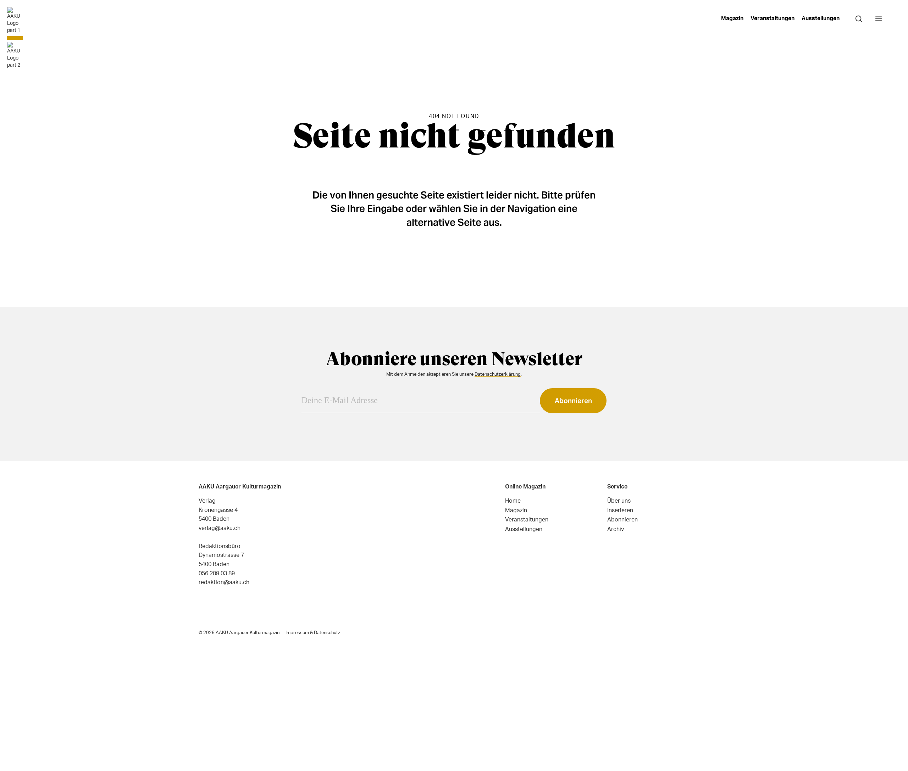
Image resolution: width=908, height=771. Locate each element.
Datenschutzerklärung (498, 374)
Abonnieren (573, 400)
